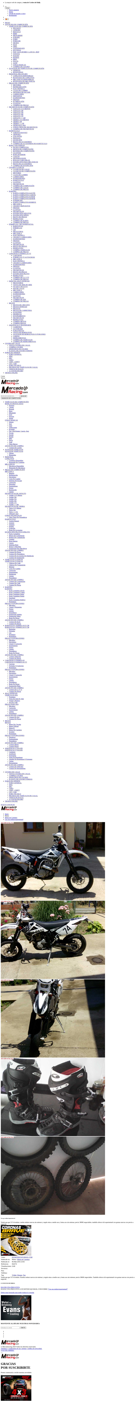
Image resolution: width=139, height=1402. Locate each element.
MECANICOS (10, 464)
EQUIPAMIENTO (19, 316)
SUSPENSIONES (19, 98)
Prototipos (12, 635)
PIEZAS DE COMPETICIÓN (19, 83)
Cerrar (7, 8)
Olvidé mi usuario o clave (17, 13)
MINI (15, 59)
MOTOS (12, 303)
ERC (10, 358)
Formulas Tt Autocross (16, 666)
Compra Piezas (14, 746)
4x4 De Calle (13, 702)
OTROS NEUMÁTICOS (13, 515)
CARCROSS (17, 255)
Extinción (12, 528)
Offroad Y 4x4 (13, 514)
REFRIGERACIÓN (19, 87)
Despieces (12, 737)
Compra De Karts (14, 622)
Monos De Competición (16, 536)
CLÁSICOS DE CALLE (21, 169)
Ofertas (11, 453)
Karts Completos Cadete (17, 592)
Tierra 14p (12, 510)
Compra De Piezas (15, 552)
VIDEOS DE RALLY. (16, 369)
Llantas (11, 492)
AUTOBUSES (18, 329)
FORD (15, 39)
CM (14, 230)
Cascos (11, 543)
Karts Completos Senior (16, 596)
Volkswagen (13, 427)
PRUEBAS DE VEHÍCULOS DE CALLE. (23, 367)
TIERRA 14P (17, 122)
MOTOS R (16, 308)
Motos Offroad (14, 726)
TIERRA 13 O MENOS (21, 120)
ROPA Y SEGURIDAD (17, 145)
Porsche (11, 416)
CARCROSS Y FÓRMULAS (15, 660)
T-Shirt (14, 1275)
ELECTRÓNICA (19, 89)
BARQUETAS (18, 226)
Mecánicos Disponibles (16, 466)
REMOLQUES (18, 219)
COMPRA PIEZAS (19, 323)
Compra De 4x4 (14, 717)
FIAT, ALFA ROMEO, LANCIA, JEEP (26, 52)
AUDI (15, 63)
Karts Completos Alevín (16, 591)
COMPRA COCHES (16, 347)
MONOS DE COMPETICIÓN (23, 149)
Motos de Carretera (11, 818)
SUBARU (16, 37)
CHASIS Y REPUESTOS (21, 206)
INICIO (7, 23)
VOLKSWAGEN (19, 48)
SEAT (15, 45)
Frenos (11, 488)
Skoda (11, 418)
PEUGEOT (17, 28)
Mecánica (12, 640)
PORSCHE (17, 41)
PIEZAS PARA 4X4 (11, 704)
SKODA (16, 43)
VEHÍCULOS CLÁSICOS (14, 559)
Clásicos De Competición (17, 565)
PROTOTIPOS (18, 231)
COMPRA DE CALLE (20, 187)
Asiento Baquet (14, 521)
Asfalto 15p (12, 499)
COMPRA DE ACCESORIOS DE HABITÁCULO (30, 143)
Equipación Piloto (14, 686)
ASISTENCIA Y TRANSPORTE (20, 325)
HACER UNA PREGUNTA (10, 1287)
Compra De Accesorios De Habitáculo (21, 556)
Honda (11, 437)
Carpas (11, 761)
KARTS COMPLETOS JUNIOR (24, 197)
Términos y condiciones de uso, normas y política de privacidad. (21, 1348)
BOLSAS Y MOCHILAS (21, 160)
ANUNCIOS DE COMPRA (14, 446)
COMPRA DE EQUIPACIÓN (23, 165)
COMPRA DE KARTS (20, 220)
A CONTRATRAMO (16, 371)
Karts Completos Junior (16, 594)
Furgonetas (12, 755)
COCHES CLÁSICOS (16, 167)
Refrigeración (13, 475)
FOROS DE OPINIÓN (12, 352)
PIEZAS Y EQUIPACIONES (14, 603)
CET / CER (13, 363)
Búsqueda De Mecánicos (17, 468)
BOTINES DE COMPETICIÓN (23, 151)
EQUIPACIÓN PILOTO (21, 274)
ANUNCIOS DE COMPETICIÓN (16, 24)
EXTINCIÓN (17, 140)
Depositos (12, 484)
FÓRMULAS (17, 228)
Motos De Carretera (15, 730)
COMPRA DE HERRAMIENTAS (24, 341)
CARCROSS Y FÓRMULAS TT (20, 253)
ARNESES (16, 134)
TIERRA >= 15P (18, 123)
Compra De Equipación (16, 558)
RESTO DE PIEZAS (20, 217)
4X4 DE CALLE (18, 288)
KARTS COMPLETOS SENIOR (24, 198)
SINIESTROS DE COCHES (18, 349)
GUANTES (17, 153)
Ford (10, 415)
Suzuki (11, 435)
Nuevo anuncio (14, 10)
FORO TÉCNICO (15, 365)
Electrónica (12, 477)
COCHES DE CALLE (12, 343)
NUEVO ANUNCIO (8, 805)
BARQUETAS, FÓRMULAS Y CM (17, 625)
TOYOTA (16, 54)
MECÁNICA (17, 233)
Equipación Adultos (15, 614)
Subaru (11, 422)
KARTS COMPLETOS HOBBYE (24, 202)
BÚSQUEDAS (18, 72)
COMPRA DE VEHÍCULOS (22, 340)
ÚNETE (23, 1327)
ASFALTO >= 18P (19, 118)
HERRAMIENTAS (19, 338)
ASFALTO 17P (18, 116)
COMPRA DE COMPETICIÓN (23, 186)
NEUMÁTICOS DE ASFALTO (15, 493)
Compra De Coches (15, 448)
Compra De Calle (14, 583)
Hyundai (12, 429)
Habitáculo (12, 574)
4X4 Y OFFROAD (11, 693)
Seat (10, 424)
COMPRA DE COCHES (21, 67)
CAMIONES (17, 327)
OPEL (15, 46)
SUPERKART (18, 200)
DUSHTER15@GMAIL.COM (22, 1257)
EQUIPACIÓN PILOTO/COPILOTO (17, 532)
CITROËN (16, 30)
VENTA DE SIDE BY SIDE (22, 285)
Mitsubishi (12, 413)
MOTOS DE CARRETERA (22, 310)
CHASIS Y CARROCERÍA (22, 237)
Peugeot (11, 405)
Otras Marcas (13, 444)
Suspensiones (13, 486)
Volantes (11, 525)
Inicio (7, 814)
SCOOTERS (17, 312)
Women (19, 1275)
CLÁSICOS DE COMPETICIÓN (24, 171)
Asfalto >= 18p (14, 504)
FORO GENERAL (15, 354)
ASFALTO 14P (18, 111)
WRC (11, 356)
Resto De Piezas (14, 618)
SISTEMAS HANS (19, 158)
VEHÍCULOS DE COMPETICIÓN (21, 26)
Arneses (11, 523)
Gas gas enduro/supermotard (14, 819)
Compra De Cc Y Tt (15, 690)
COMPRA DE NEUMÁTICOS (23, 129)
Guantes (11, 539)
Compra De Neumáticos (17, 554)
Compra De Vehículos (16, 766)
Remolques (12, 602)
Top (24, 1275)
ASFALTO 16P (18, 114)
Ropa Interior (13, 541)
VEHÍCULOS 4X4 (11, 695)
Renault (11, 409)
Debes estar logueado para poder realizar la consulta (17, 1292)
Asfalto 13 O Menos (15, 495)
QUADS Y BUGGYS (20, 286)
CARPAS (16, 336)
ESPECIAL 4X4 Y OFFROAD (19, 281)
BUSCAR (23, 396)
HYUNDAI (17, 50)
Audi (10, 442)
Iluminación (13, 490)
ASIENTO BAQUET (20, 132)
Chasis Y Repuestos (15, 607)
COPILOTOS (9, 459)
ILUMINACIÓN (18, 101)
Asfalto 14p (12, 497)
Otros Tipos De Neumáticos (18, 517)
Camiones (12, 752)
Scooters (11, 732)
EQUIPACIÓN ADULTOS (22, 213)
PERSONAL (9, 457)
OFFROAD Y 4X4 (19, 125)
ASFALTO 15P (18, 112)
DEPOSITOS (17, 96)
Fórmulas (12, 631)
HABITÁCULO (14, 131)
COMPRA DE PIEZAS (21, 105)
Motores (11, 473)
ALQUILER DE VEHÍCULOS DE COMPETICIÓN (26, 68)
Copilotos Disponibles (16, 460)
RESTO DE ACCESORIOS (22, 142)
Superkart (12, 598)
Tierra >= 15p (13, 512)
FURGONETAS (18, 330)
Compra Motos (14, 744)
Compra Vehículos (15, 657)
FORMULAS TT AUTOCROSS (24, 257)
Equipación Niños (15, 616)
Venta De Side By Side (16, 699)
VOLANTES (17, 136)
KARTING (12, 191)
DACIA (15, 61)
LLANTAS (17, 103)
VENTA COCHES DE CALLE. (19, 345)
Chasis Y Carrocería (15, 644)
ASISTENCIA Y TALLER (14, 748)
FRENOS (16, 100)
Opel (10, 426)
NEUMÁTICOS (18, 184)
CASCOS (16, 156)
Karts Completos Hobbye (17, 600)
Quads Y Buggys (14, 701)
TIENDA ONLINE (11, 373)
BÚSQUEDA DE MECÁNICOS (24, 81)
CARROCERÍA (18, 94)
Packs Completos (14, 534)
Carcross (12, 664)
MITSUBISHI (17, 35)
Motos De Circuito (15, 724)
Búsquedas (12, 455)
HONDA (16, 57)
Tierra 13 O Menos (15, 508)
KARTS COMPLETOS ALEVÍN (24, 193)
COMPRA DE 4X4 (19, 299)
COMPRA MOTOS (19, 321)
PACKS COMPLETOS (21, 147)
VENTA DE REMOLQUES (22, 332)
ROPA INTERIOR (19, 154)
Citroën (11, 407)
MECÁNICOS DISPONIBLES (23, 79)
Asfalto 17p (12, 503)
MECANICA (17, 204)
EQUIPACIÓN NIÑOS (21, 215)
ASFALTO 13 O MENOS (21, 109)
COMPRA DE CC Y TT (21, 277)
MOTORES (17, 85)
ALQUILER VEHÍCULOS (14, 449)
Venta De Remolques (16, 757)
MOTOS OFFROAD (20, 307)
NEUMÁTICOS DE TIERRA (15, 506)
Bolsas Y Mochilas (15, 547)
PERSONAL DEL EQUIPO (18, 74)
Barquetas (12, 629)
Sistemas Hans (13, 545)
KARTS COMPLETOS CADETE (24, 195)
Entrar (11, 12)
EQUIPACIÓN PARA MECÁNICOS (25, 162)
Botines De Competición (17, 537)
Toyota (11, 433)
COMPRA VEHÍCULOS (21, 250)
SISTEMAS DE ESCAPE (21, 92)
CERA (11, 360)
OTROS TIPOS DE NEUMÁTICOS (25, 127)
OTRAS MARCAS (19, 65)
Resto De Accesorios (15, 530)
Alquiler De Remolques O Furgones (20, 759)
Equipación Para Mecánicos (18, 548)
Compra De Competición (17, 581)
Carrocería (12, 482)
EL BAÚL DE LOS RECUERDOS (20, 351)
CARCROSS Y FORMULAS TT (16, 662)
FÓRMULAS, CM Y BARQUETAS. (21, 224)
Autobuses (12, 754)
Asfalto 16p (12, 501)
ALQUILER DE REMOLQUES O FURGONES (29, 334)
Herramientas (13, 763)
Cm (10, 633)
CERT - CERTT (14, 362)
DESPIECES (17, 314)
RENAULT (17, 32)
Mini (10, 438)
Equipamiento (13, 739)
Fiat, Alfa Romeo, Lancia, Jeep (19, 431)
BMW (15, 34)
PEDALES (16, 138)
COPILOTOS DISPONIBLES (23, 76)
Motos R (12, 728)
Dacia (11, 440)
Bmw (11, 411)
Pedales (11, 526)
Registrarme (13, 15)
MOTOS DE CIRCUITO (21, 305)
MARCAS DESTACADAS (14, 404)
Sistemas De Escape (15, 481)
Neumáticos (13, 578)
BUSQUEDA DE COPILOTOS (23, 78)
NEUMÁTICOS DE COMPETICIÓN (21, 107)
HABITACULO (10, 519)
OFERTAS (16, 70)
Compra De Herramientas (17, 768)
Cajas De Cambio (14, 479)
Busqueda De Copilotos (16, 462)
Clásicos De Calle (14, 563)
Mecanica (12, 605)
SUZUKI (16, 56)
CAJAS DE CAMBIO (20, 90)
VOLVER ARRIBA (7, 1350)
